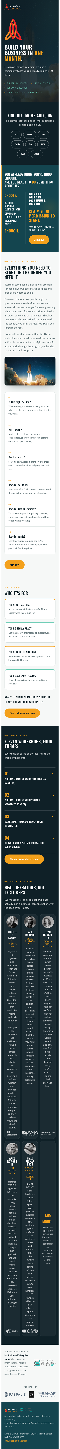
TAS (23, 154)
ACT (36, 154)
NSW (29, 134)
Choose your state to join (24, 859)
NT (16, 134)
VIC (44, 134)
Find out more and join (22, 713)
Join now (39, 239)
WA (43, 144)
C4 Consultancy (12, 944)
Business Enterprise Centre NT (30, 1173)
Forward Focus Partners (47, 944)
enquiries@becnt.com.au (16, 1440)
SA (30, 144)
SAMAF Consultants (30, 941)
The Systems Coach (12, 1171)
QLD (17, 144)
